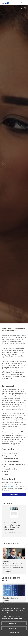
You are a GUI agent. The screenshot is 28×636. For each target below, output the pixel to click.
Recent (6, 561)
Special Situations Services (10, 599)
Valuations (7, 472)
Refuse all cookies (14, 628)
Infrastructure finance (11, 458)
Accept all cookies (14, 623)
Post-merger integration (11, 461)
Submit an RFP (14, 494)
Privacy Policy (18, 618)
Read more (8, 571)
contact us (9, 486)
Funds (6, 474)
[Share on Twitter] (25, 8)
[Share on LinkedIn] (21, 8)
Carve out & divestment (11, 453)
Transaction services (10, 469)
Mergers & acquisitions (11, 456)
